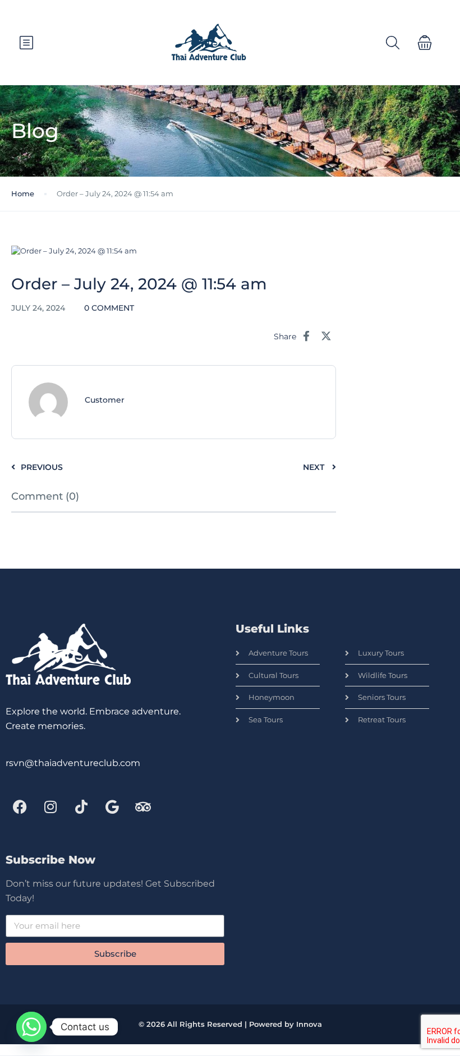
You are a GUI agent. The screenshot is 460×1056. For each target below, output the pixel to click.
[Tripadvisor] (143, 807)
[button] (424, 42)
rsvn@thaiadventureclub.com (73, 763)
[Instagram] (50, 807)
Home (22, 193)
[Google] (112, 807)
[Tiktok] (81, 807)
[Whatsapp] (31, 1027)
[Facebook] (20, 807)
